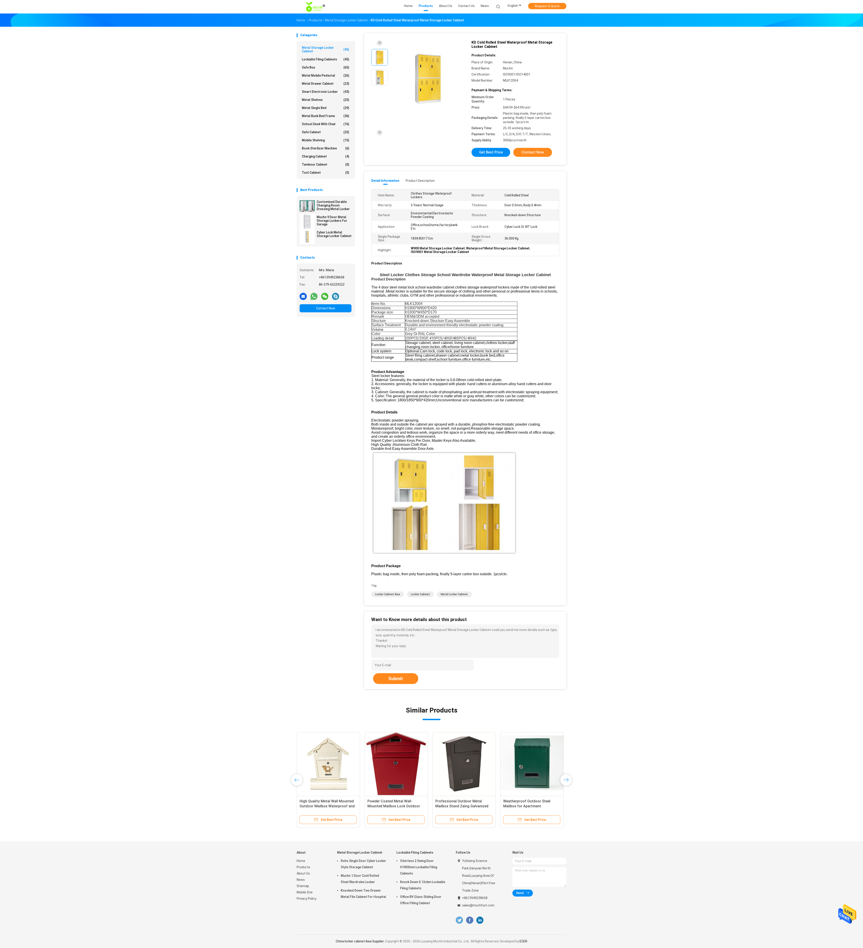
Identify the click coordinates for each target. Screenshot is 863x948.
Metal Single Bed (325, 108)
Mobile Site (305, 892)
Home (301, 861)
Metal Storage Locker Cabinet (325, 49)
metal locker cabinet (454, 594)
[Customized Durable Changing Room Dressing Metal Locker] (307, 206)
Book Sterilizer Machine (325, 148)
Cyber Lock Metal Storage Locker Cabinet (334, 234)
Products (303, 867)
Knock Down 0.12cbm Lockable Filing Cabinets (422, 885)
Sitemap (303, 886)
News (301, 879)
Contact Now (325, 308)
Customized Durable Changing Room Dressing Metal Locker (333, 205)
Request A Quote (547, 6)
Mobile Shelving (325, 140)
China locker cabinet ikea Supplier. (360, 941)
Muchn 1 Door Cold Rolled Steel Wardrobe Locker (360, 879)
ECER (523, 941)
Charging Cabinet (325, 156)
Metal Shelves (325, 100)
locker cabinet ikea (387, 594)
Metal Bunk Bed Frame (325, 116)
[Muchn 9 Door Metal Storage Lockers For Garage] (307, 221)
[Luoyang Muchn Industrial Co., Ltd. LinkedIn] (480, 920)
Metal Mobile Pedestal (325, 75)
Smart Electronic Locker (325, 91)
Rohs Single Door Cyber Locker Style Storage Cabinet (363, 864)
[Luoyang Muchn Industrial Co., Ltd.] (316, 6)
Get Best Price (491, 152)
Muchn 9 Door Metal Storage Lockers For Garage (332, 220)
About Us (303, 873)
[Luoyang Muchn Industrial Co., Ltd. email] (303, 296)
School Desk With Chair (325, 124)
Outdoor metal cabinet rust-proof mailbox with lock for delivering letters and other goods (328, 806)
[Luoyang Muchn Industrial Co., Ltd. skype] (335, 296)
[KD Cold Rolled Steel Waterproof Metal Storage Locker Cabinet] (428, 78)
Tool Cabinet (325, 172)
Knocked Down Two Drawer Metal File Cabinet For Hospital (363, 894)
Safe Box (325, 67)
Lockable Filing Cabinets (325, 59)
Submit (395, 678)
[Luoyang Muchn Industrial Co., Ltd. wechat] (324, 296)
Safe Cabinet (325, 132)
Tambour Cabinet (325, 164)
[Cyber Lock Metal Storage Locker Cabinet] (307, 236)
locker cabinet (420, 594)
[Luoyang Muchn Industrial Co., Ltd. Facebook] (469, 920)
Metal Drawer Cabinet (325, 83)
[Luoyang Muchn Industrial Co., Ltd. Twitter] (459, 920)
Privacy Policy (306, 898)
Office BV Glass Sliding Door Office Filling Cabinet (420, 900)
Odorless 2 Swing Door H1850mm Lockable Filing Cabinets (418, 867)
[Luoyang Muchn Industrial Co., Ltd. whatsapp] (314, 296)
